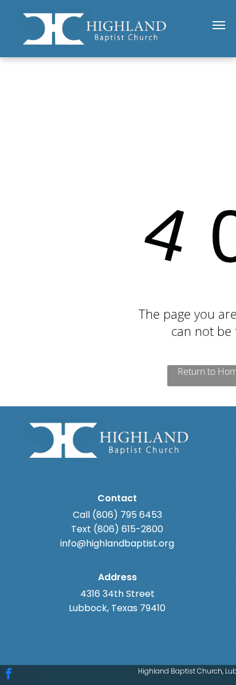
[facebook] (8, 675)
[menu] (218, 25)
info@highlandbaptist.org (117, 543)
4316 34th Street (117, 593)
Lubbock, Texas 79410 (117, 608)
